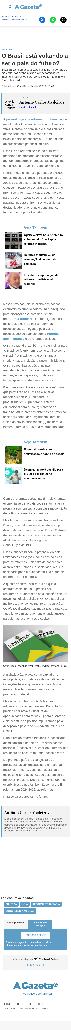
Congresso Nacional (20, 911)
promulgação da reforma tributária (32, 119)
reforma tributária (20, 319)
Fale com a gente (36, 935)
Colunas (14, 16)
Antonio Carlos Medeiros (13, 20)
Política (11, 904)
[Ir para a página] (28, 6)
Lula (24, 904)
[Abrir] (4, 6)
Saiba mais (34, 964)
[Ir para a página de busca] (10, 6)
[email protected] (28, 107)
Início (4, 16)
